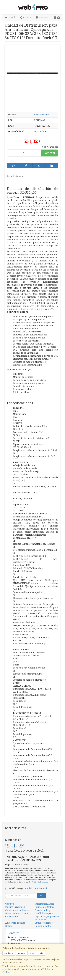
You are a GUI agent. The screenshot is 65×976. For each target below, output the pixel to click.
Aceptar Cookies (36, 953)
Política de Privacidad (40, 882)
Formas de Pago (43, 910)
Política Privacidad (15, 907)
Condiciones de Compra (17, 910)
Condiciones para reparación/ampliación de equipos (47, 916)
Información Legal (44, 904)
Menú (11, 17)
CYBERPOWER (41, 114)
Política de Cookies (44, 907)
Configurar (9, 953)
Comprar (49, 153)
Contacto (43, 17)
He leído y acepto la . (27, 888)
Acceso (26, 17)
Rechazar (22, 953)
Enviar (41, 895)
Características (15, 176)
